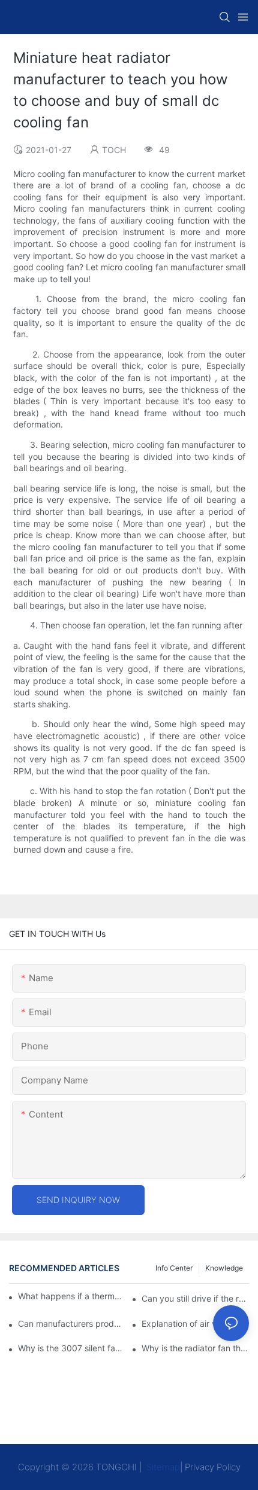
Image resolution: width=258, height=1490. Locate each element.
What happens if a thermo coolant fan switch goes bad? (70, 1296)
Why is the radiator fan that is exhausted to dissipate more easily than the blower (195, 1348)
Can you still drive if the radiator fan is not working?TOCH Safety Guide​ (195, 1298)
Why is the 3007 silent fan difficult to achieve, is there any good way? (71, 1348)
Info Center (174, 1267)
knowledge (224, 1267)
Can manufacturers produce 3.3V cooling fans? (71, 1323)
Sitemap (162, 1467)
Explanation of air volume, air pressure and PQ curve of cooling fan (195, 1323)
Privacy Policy (213, 1467)
